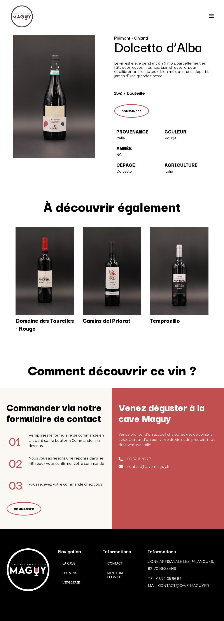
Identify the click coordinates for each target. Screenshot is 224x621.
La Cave (69, 563)
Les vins (70, 572)
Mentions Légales (115, 574)
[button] (131, 111)
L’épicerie (71, 582)
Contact (115, 563)
